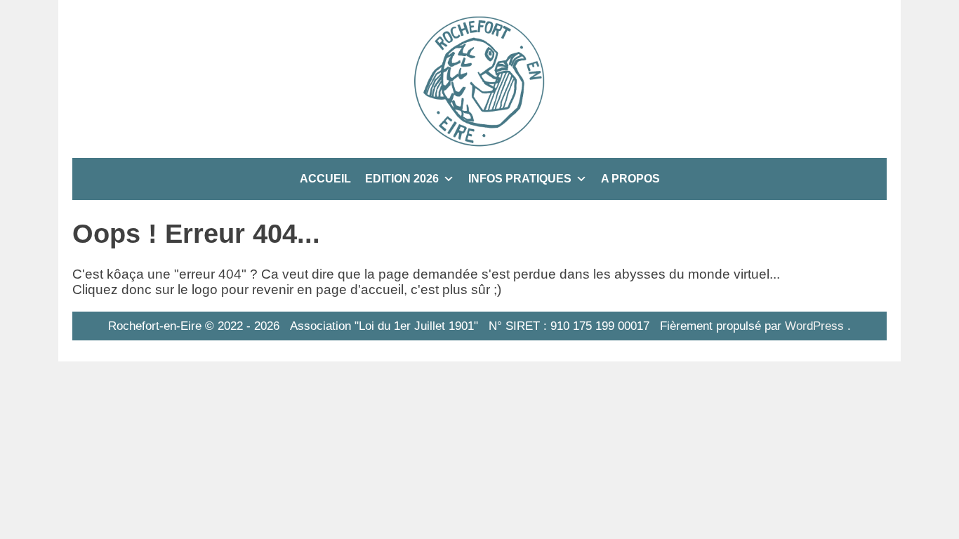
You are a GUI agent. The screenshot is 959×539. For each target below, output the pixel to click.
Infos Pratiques (519, 179)
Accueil (325, 179)
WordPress (814, 326)
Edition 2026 (402, 179)
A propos (630, 179)
